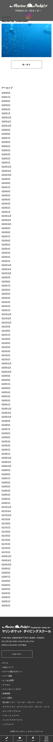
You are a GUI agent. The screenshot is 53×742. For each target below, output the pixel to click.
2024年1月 (6, 212)
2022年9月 (6, 277)
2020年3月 (6, 396)
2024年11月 (6, 171)
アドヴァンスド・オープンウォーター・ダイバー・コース (26, 707)
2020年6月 (6, 388)
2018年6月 (6, 482)
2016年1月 (6, 601)
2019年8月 (6, 425)
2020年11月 (6, 367)
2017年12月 (6, 507)
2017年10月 (6, 515)
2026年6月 (6, 101)
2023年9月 (6, 228)
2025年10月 (6, 125)
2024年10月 (6, 175)
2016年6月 (6, 581)
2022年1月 (6, 310)
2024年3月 (6, 203)
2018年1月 (6, 503)
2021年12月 (6, 314)
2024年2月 (6, 207)
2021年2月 (6, 355)
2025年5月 (6, 146)
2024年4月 (6, 199)
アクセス (6, 685)
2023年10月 (6, 224)
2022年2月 (6, 306)
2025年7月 (6, 138)
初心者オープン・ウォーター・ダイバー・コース (22, 702)
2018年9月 (6, 470)
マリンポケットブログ (12, 689)
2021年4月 (6, 347)
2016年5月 (6, 585)
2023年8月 (6, 232)
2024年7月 (6, 187)
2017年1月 (6, 552)
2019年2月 (6, 449)
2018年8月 (6, 474)
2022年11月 (6, 269)
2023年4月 (6, 249)
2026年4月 (6, 109)
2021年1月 (6, 359)
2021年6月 (6, 339)
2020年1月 (6, 404)
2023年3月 (6, 253)
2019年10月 (6, 417)
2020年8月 (6, 380)
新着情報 (6, 693)
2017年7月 (6, 527)
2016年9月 (6, 568)
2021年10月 (6, 322)
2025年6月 (6, 142)
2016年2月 (6, 597)
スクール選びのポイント (13, 671)
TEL (6, 740)
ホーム (5, 663)
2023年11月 (6, 220)
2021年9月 (6, 326)
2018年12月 (6, 458)
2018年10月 (6, 466)
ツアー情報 (7, 676)
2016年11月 (6, 560)
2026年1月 (6, 113)
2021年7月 (6, 335)
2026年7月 (6, 97)
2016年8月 (6, 572)
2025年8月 (6, 134)
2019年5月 (6, 437)
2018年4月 (6, 490)
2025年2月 (6, 158)
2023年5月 (6, 244)
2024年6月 (6, 191)
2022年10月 (6, 273)
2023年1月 (6, 261)
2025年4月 (6, 150)
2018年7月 (6, 478)
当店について (8, 667)
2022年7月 (6, 285)
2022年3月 (6, 302)
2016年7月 (6, 576)
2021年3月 (6, 351)
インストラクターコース (12, 720)
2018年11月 (6, 462)
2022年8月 (6, 281)
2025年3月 (6, 154)
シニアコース (8, 724)
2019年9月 (6, 421)
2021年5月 (6, 343)
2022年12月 (6, 265)
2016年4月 (6, 589)
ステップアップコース (12, 711)
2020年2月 (6, 400)
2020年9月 (6, 376)
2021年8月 (6, 331)
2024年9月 (6, 179)
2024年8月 (6, 183)
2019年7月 (6, 429)
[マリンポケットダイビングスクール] (28, 7)
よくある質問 (8, 680)
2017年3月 (6, 544)
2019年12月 (6, 408)
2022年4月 (6, 298)
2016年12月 (6, 556)
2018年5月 (6, 486)
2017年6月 (6, 531)
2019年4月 (6, 441)
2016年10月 (6, 564)
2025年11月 (6, 121)
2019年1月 (6, 454)
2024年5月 (6, 195)
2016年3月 (6, 593)
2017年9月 (6, 519)
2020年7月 (6, 384)
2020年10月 (6, 372)
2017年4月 (6, 540)
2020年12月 (6, 363)
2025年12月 (6, 117)
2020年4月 (6, 392)
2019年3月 (6, 445)
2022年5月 (6, 294)
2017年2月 (6, 548)
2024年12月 (6, 166)
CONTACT (20, 740)
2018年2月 (6, 499)
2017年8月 (6, 523)
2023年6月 (6, 240)
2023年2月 (6, 257)
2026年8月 (6, 93)
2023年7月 (6, 236)
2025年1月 (6, 162)
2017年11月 (6, 511)
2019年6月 (6, 433)
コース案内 (7, 698)
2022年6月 (6, 290)
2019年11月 (6, 413)
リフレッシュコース (11, 715)
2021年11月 (6, 318)
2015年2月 (6, 605)
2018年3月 (6, 494)
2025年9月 (6, 130)
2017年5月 (6, 535)
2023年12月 (6, 216)
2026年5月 (6, 105)
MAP (33, 740)
